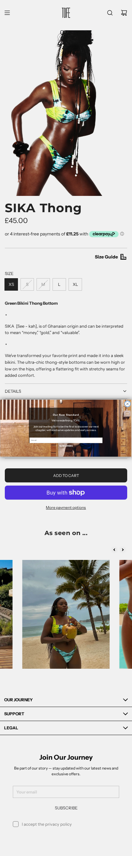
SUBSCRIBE (66, 445)
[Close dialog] (127, 403)
